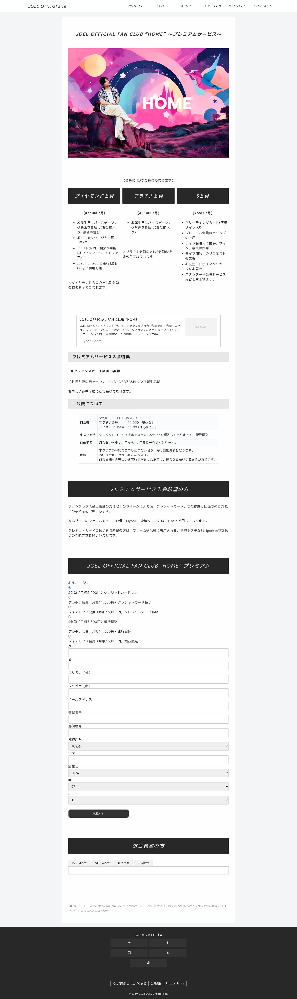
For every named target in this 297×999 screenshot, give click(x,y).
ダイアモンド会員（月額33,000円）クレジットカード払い (113, 612)
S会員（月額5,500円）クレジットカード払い (103, 592)
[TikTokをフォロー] (148, 963)
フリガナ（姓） (80, 672)
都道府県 (75, 739)
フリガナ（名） (80, 686)
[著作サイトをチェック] (129, 943)
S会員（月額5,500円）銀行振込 (93, 621)
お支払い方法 (78, 583)
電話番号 (75, 712)
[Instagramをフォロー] (129, 953)
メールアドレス (80, 699)
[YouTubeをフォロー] (167, 953)
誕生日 (73, 766)
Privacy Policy (175, 983)
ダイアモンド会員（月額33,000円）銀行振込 (103, 641)
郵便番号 (75, 726)
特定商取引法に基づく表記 (129, 983)
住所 (71, 753)
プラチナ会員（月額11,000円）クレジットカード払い (110, 602)
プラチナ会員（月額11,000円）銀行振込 (99, 631)
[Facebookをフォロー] (167, 943)
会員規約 (156, 983)
